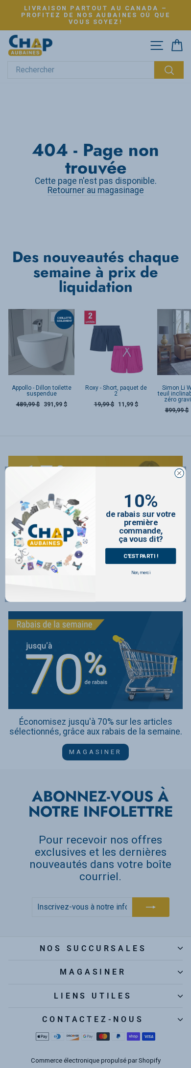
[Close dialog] (179, 472)
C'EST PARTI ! (140, 555)
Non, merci (140, 572)
